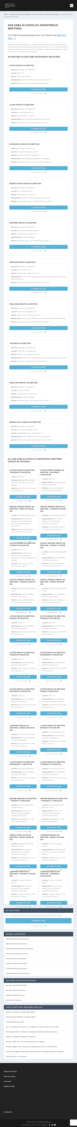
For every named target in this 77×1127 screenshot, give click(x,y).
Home (6, 14)
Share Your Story (9, 1076)
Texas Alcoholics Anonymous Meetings (45, 14)
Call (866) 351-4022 (38, 89)
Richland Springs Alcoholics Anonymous (19, 949)
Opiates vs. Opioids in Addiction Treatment (20, 1037)
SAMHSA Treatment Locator (15, 995)
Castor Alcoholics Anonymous (16, 959)
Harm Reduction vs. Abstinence (16, 1056)
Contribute (7, 1081)
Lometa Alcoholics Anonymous (16, 968)
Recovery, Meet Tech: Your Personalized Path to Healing (25, 1042)
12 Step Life (8, 1112)
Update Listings (9, 1086)
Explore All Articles (10, 1071)
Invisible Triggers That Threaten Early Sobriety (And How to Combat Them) (31, 1047)
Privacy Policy (25, 1125)
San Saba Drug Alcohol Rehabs (16, 985)
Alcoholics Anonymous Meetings (20, 14)
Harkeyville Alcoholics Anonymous (17, 939)
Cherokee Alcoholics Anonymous (17, 954)
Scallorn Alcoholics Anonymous (16, 963)
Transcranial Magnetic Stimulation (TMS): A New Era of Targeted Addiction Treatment (35, 1052)
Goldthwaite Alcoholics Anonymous (18, 973)
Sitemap (44, 1125)
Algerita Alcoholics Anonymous (16, 944)
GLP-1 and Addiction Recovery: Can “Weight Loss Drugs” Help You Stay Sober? (32, 1027)
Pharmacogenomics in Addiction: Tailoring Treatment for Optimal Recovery (31, 1032)
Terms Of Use (36, 1125)
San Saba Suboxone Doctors (15, 990)
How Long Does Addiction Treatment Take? (20, 1017)
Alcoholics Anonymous (13, 1000)
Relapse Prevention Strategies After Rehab (20, 1012)
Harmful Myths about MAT (15, 1022)
